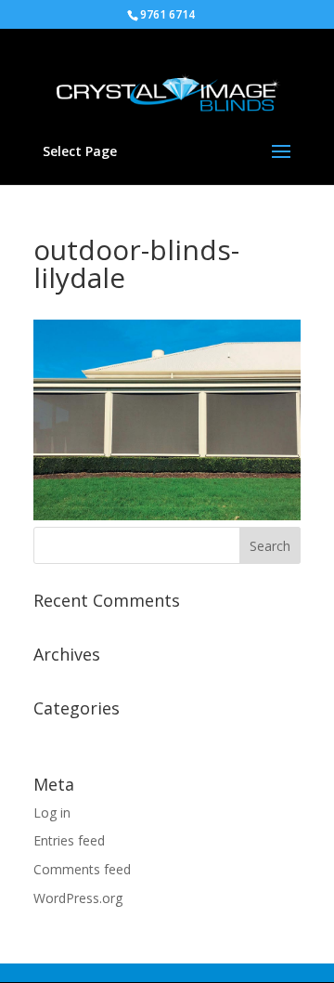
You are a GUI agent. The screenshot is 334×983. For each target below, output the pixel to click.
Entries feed (69, 840)
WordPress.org (77, 898)
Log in (52, 812)
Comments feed (82, 869)
